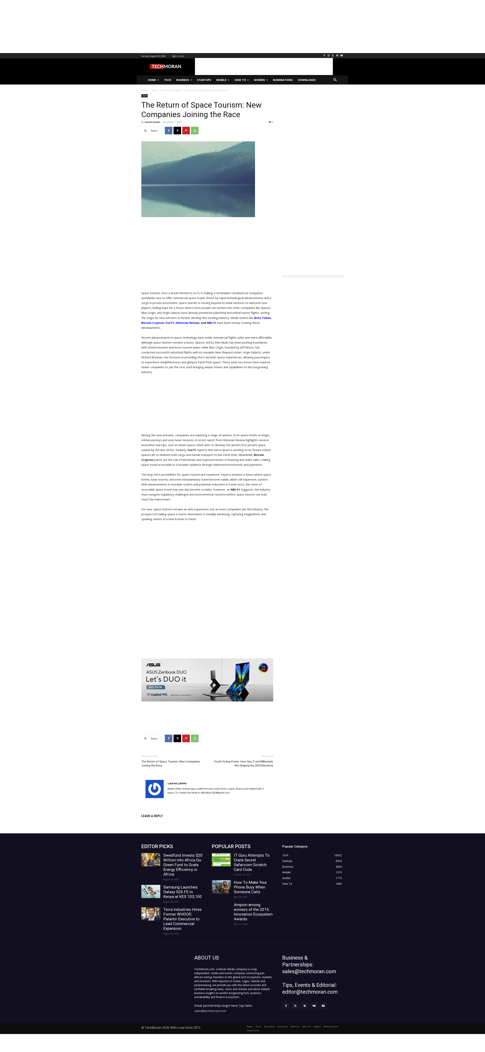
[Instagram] (328, 56)
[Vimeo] (337, 56)
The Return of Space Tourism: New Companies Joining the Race (170, 763)
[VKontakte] (314, 1006)
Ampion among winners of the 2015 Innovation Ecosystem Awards (253, 911)
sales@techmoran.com (210, 1011)
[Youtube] (341, 56)
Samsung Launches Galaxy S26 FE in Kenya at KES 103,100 (182, 892)
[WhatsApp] (195, 130)
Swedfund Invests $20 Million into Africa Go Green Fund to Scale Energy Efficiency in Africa (183, 865)
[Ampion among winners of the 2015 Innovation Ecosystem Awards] (221, 909)
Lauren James (152, 122)
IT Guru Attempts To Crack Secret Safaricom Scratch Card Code (252, 862)
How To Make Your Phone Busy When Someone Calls (250, 887)
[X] (333, 56)
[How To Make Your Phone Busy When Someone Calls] (221, 886)
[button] (335, 80)
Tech (144, 95)
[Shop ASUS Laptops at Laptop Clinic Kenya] (207, 679)
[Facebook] (324, 56)
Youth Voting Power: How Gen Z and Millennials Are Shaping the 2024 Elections (243, 763)
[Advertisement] (113, 26)
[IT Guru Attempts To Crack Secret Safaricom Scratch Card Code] (221, 859)
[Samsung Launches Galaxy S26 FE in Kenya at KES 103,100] (150, 891)
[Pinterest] (186, 130)
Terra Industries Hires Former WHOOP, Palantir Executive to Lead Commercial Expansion (182, 919)
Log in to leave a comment (157, 822)
